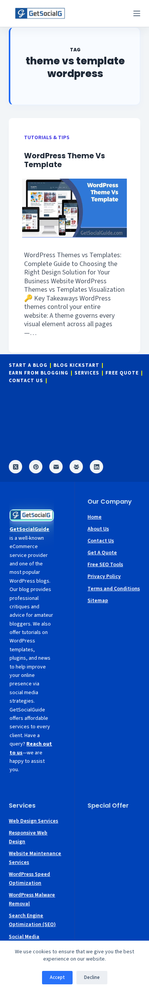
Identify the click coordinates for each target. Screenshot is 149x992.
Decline (92, 977)
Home (94, 517)
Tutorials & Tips (47, 137)
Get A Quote (102, 553)
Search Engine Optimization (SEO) (32, 920)
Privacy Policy (104, 576)
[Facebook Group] (76, 466)
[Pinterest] (35, 466)
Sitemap (97, 600)
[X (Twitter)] (15, 466)
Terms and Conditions (113, 589)
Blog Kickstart (76, 365)
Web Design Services (33, 821)
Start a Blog (28, 365)
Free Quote (122, 373)
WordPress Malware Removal (32, 899)
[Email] (56, 466)
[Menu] (136, 13)
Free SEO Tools (105, 564)
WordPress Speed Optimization (29, 878)
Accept (57, 977)
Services (86, 373)
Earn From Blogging (38, 373)
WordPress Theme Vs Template (64, 160)
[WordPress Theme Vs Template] (74, 208)
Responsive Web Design (28, 837)
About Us (98, 529)
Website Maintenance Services (35, 858)
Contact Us (26, 380)
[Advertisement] (113, 840)
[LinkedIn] (96, 466)
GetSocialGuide (29, 529)
